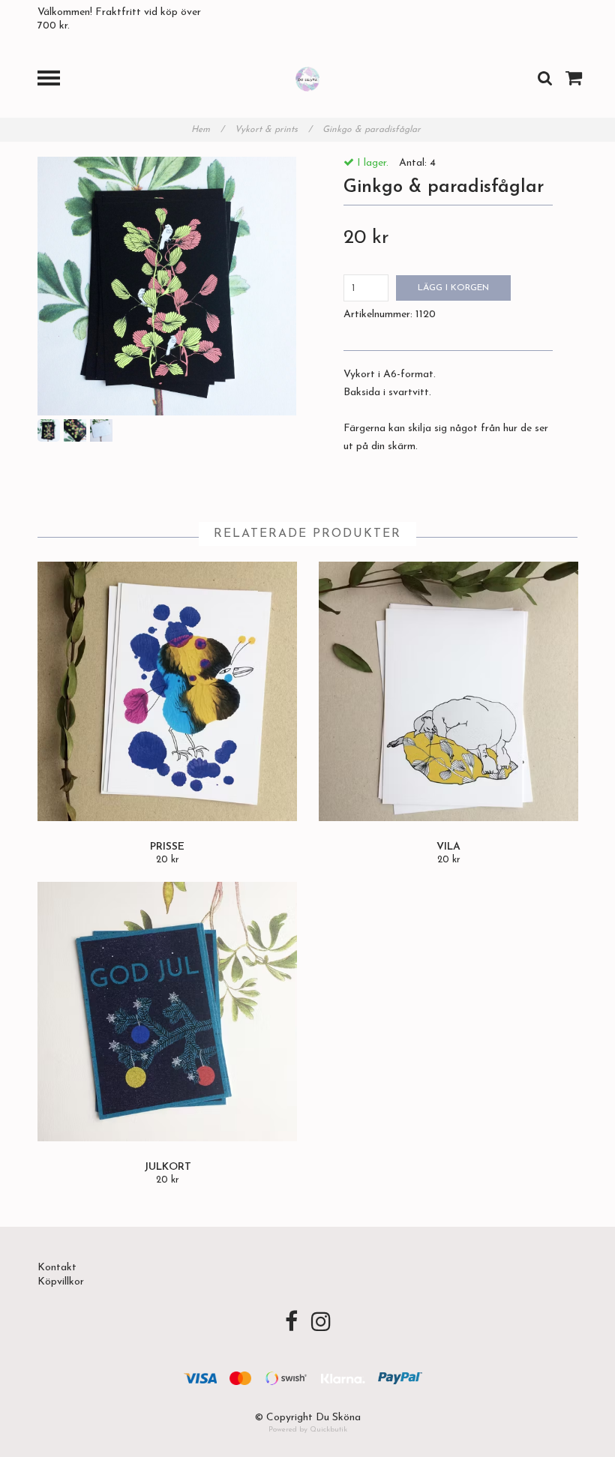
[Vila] (448, 691)
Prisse (167, 847)
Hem (207, 129)
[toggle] (56, 80)
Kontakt (57, 1267)
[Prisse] (167, 691)
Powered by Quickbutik (307, 1430)
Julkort (167, 1167)
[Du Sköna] (308, 78)
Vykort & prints (273, 129)
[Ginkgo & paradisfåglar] (167, 286)
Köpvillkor (61, 1282)
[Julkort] (167, 1011)
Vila (448, 847)
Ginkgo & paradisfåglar (373, 129)
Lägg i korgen (453, 287)
